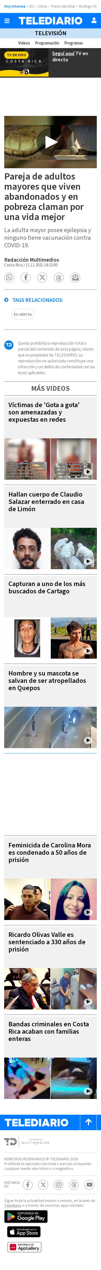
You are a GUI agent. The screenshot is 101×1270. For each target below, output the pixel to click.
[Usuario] (94, 20)
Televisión (50, 33)
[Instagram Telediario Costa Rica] (58, 1185)
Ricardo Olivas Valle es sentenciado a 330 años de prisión (47, 942)
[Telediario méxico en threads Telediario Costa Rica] (74, 1185)
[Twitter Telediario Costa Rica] (43, 1185)
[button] (9, 277)
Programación (47, 43)
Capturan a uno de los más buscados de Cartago (47, 587)
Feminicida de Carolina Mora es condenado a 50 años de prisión (49, 852)
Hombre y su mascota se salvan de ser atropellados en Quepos (47, 680)
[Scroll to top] (88, 1122)
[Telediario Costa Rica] (50, 20)
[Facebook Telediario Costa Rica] (28, 1185)
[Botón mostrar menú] (7, 21)
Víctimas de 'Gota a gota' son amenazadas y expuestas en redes (44, 412)
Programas (73, 43)
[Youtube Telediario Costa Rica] (89, 1185)
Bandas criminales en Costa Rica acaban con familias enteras (48, 1031)
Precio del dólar (63, 6)
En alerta (23, 314)
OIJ (31, 6)
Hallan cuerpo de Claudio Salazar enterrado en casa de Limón (46, 502)
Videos (24, 43)
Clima (42, 6)
